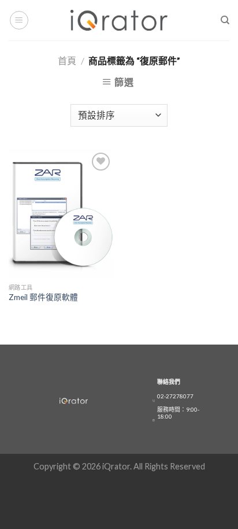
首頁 (67, 60)
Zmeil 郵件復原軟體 (43, 297)
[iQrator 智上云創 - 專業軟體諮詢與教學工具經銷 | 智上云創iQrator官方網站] (119, 20)
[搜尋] (225, 20)
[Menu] (19, 20)
